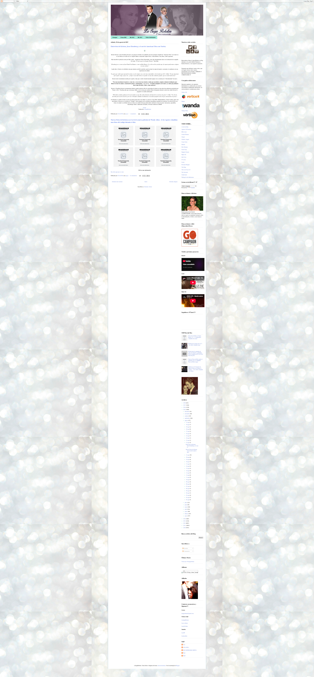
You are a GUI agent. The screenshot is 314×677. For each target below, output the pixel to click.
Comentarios (186, 551)
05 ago (188, 490)
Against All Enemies (186, 129)
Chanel (183, 137)
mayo (186, 507)
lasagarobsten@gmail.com (188, 613)
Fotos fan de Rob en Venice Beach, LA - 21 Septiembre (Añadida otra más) (194, 337)
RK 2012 (132, 37)
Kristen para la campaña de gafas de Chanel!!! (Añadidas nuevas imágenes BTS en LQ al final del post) (195, 353)
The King (184, 167)
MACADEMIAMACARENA (190, 650)
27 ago (188, 431)
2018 (184, 403)
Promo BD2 (123, 37)
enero (186, 516)
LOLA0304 (186, 647)
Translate (193, 187)
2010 (184, 527)
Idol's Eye (184, 157)
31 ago (188, 422)
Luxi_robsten (185, 623)
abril (186, 509)
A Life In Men (185, 127)
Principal (115, 37)
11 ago (188, 477)
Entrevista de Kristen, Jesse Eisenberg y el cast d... (192, 446)
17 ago (188, 464)
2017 (184, 405)
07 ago (188, 486)
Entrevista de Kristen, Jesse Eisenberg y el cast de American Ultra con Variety (138, 46)
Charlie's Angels (185, 139)
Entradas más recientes (117, 181)
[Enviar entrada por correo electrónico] (139, 114)
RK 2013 (140, 37)
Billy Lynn (184, 132)
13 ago (188, 473)
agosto (186, 420)
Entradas (185, 548)
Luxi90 (183, 633)
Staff (184, 655)
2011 (184, 525)
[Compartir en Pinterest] (148, 114)
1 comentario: (133, 114)
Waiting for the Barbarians (188, 177)
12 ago (188, 475)
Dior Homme (185, 147)
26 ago (188, 433)
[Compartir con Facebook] (146, 114)
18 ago (188, 461)
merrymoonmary (161, 665)
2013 (184, 521)
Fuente (145, 107)
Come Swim (184, 142)
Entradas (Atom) (148, 186)
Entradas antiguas (173, 181)
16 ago (188, 466)
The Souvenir (185, 172)
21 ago (188, 455)
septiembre (187, 418)
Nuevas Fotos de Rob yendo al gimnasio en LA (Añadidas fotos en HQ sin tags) (195, 360)
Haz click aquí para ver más (117, 172)
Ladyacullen (184, 636)
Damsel (183, 144)
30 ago (188, 424)
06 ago (188, 488)
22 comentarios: (133, 175)
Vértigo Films (185, 110)
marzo (186, 511)
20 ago (188, 457)
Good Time (184, 149)
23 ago (188, 440)
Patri (184, 653)
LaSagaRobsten (147, 109)
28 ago (188, 429)
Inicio (146, 181)
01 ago (188, 499)
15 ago (188, 468)
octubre (186, 416)
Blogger (177, 665)
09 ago (188, 482)
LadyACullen (185, 626)
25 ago (188, 436)
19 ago (188, 459)
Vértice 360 (184, 92)
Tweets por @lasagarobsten (188, 561)
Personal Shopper (186, 164)
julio (186, 502)
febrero (186, 513)
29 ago (188, 427)
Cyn (184, 644)
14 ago (188, 470)
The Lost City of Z (186, 169)
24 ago (188, 438)
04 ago (188, 493)
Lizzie (183, 162)
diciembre (187, 411)
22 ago (188, 442)
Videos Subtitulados (151, 37)
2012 (184, 523)
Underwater (184, 175)
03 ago (188, 495)
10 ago (188, 479)
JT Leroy (184, 159)
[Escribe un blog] (143, 114)
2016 (184, 407)
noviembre (187, 413)
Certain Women (185, 134)
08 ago (188, 484)
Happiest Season (185, 152)
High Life (184, 154)
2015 (184, 409)
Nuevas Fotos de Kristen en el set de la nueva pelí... (191, 451)
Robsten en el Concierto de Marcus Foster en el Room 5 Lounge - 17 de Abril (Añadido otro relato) (195, 369)
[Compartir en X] (145, 114)
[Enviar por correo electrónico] (142, 114)
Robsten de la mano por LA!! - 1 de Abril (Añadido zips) (195, 344)
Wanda (183, 101)
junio (186, 504)
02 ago (188, 497)
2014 (184, 518)
